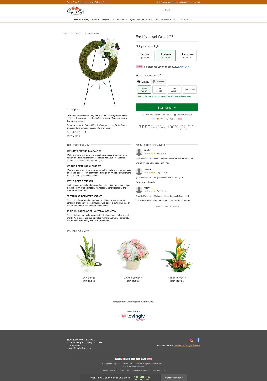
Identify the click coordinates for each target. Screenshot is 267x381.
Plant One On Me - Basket (164, 158)
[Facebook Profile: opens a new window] (198, 340)
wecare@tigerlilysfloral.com (79, 348)
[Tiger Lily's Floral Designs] (87, 10)
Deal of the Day (81, 19)
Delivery (145, 81)
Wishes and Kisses (161, 196)
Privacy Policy (123, 370)
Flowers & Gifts (75, 33)
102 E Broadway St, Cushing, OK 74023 (84, 342)
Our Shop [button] (186, 19)
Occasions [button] (107, 19)
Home (64, 33)
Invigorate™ (159, 177)
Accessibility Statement (141, 370)
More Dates (190, 89)
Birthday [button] (121, 19)
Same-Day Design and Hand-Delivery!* (85, 2)
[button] (260, 369)
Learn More (184, 66)
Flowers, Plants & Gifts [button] (166, 19)
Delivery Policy (159, 370)
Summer (95, 19)
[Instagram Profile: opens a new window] (192, 340)
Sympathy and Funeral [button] (140, 19)
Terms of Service (108, 370)
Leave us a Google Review (187, 345)
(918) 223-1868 (74, 345)
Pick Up (160, 81)
